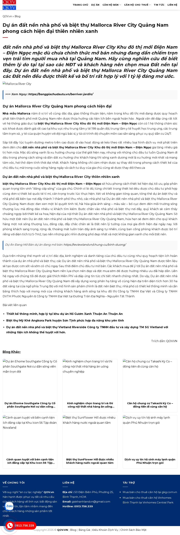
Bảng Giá (84, 529)
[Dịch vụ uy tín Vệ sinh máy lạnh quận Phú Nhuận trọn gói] (150, 435)
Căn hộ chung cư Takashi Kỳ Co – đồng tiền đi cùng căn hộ (150, 405)
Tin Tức (159, 5)
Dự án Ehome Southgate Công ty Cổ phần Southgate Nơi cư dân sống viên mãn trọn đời (30, 405)
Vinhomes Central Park (158, 502)
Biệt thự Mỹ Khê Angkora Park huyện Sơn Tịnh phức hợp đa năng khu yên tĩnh (65, 320)
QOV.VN (171, 341)
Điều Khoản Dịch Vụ (105, 529)
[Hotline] (10, 526)
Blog (17, 16)
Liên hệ (172, 5)
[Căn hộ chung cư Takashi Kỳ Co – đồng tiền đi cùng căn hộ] (150, 379)
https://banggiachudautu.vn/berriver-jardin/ (60, 94)
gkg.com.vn (169, 492)
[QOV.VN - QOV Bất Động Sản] (17, 5)
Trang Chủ (80, 5)
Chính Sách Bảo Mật (133, 529)
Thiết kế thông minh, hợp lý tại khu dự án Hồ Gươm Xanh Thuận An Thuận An (64, 314)
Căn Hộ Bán (110, 5)
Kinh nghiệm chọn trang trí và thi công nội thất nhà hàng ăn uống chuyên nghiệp (90, 405)
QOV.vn (7, 16)
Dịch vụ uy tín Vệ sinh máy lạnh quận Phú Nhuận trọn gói (150, 461)
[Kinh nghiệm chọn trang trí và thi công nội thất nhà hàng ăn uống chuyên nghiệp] (90, 379)
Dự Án (95, 5)
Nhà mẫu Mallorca (16, 113)
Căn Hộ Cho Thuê (136, 5)
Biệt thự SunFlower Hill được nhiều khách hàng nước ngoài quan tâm (90, 461)
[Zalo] (9, 506)
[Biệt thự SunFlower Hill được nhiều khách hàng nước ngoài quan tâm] (90, 435)
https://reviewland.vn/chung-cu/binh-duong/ (94, 244)
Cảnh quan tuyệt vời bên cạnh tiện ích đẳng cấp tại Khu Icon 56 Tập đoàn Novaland (30, 461)
